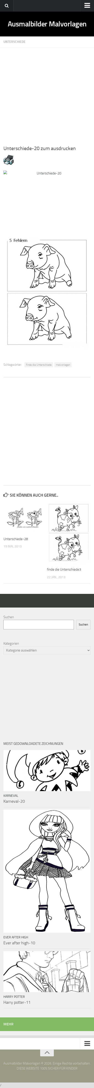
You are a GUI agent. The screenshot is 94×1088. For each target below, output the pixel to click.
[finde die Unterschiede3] (68, 532)
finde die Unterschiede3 (64, 569)
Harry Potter (14, 997)
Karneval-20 (14, 801)
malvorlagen (63, 364)
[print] (8, 164)
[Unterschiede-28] (25, 517)
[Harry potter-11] (47, 971)
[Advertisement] (47, 94)
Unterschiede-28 (15, 539)
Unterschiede (14, 42)
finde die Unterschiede (39, 364)
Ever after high (15, 937)
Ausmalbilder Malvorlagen (47, 24)
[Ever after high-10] (47, 871)
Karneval (10, 796)
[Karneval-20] (47, 770)
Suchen (8, 617)
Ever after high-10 (19, 942)
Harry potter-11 (17, 1002)
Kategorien (11, 643)
